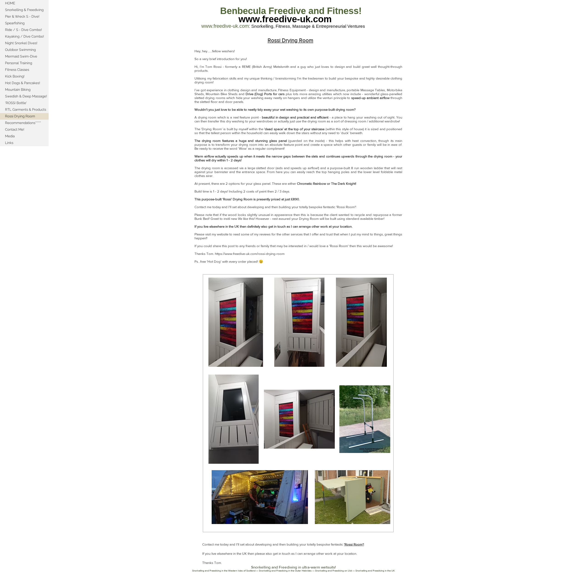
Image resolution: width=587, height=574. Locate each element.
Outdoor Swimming (20, 50)
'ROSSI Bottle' (16, 103)
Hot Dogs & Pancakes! (22, 83)
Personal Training (18, 63)
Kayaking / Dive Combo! (24, 36)
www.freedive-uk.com (285, 19)
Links (9, 143)
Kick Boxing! (15, 76)
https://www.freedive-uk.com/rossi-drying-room (250, 254)
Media (10, 136)
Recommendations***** (23, 123)
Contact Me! (14, 129)
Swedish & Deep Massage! (26, 96)
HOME (10, 3)
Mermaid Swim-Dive (21, 56)
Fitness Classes (17, 70)
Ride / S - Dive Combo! (23, 30)
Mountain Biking (17, 90)
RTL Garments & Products (25, 110)
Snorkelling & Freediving (24, 10)
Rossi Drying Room (20, 116)
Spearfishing (15, 23)
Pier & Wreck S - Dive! (22, 16)
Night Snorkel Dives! (21, 43)
